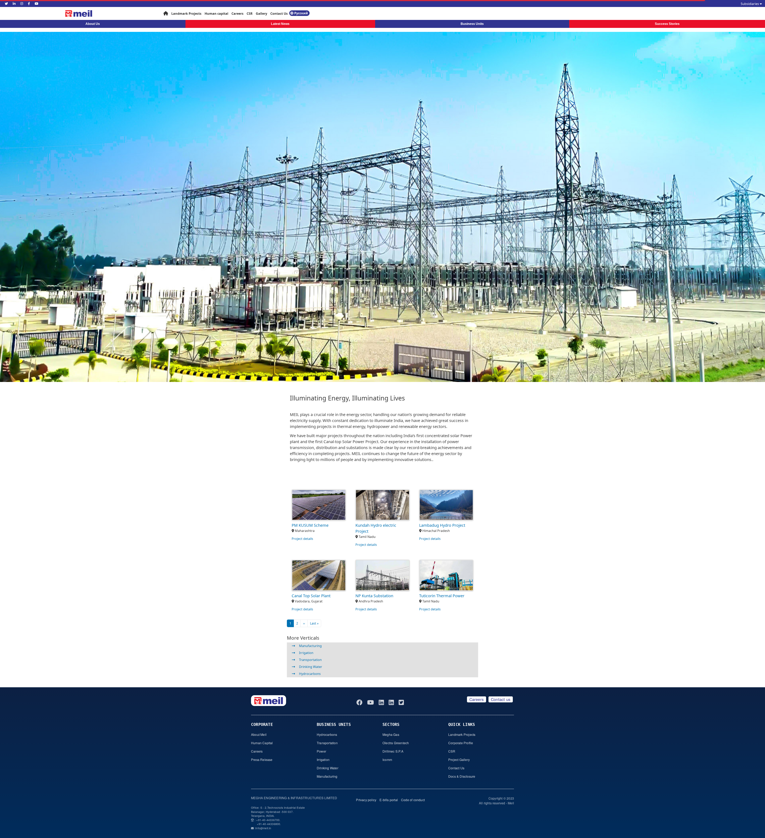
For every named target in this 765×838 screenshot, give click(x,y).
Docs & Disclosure (461, 776)
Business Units (472, 23)
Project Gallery (459, 759)
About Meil (259, 734)
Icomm (387, 759)
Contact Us (279, 13)
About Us (92, 23)
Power (321, 751)
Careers (237, 13)
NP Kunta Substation (374, 595)
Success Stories (667, 23)
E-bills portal (389, 800)
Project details (302, 538)
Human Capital (262, 743)
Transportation (310, 660)
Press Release (262, 759)
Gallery (261, 13)
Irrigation (306, 653)
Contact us (500, 699)
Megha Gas (390, 734)
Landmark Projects (186, 13)
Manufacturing (310, 646)
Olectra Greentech (395, 743)
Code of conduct (413, 800)
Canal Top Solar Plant (311, 595)
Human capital (216, 13)
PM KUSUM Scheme (310, 525)
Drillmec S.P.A (392, 751)
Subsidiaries (750, 4)
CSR (250, 13)
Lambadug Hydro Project (442, 525)
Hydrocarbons (310, 674)
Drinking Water (310, 667)
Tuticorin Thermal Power (441, 595)
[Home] (62, 13)
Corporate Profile (460, 743)
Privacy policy (366, 800)
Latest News (280, 23)
